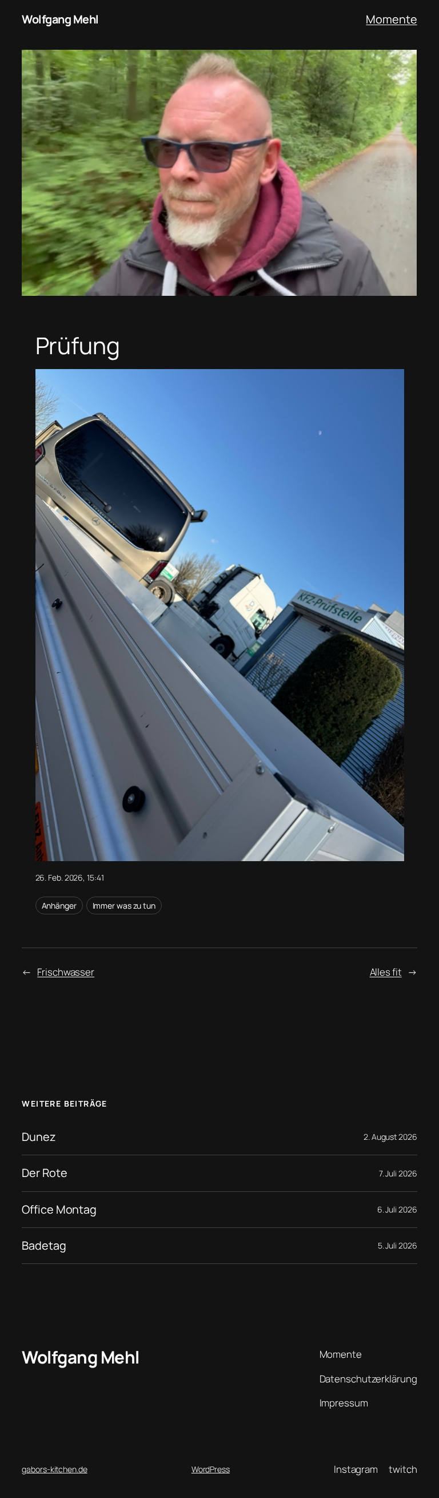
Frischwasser (65, 971)
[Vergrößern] (389, 384)
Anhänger (59, 905)
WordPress (210, 1469)
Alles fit (386, 971)
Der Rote (44, 1173)
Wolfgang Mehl (60, 19)
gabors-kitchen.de (54, 1469)
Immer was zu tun (124, 905)
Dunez (38, 1137)
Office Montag (59, 1209)
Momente (391, 19)
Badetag (44, 1245)
